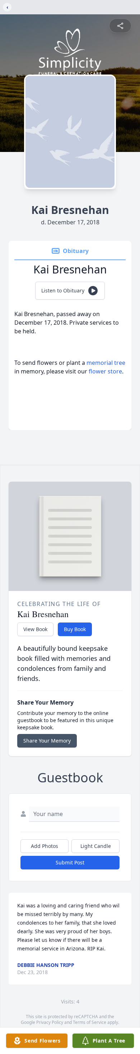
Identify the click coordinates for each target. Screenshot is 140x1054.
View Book (35, 629)
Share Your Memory (47, 740)
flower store (105, 371)
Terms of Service (89, 1022)
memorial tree (106, 363)
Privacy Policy (49, 1022)
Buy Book (75, 629)
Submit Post (70, 862)
